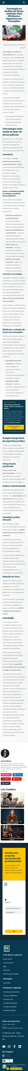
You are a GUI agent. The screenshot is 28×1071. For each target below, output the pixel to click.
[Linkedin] (19, 1046)
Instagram (7, 775)
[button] (23, 2)
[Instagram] (9, 1046)
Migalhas (7, 779)
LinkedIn (18, 775)
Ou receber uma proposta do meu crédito (14, 431)
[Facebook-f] (14, 1046)
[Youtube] (3, 1046)
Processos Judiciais (12, 987)
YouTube (17, 779)
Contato (7, 783)
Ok (7, 1068)
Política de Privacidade (16, 1068)
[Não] (25, 1066)
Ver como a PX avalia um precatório (14, 427)
